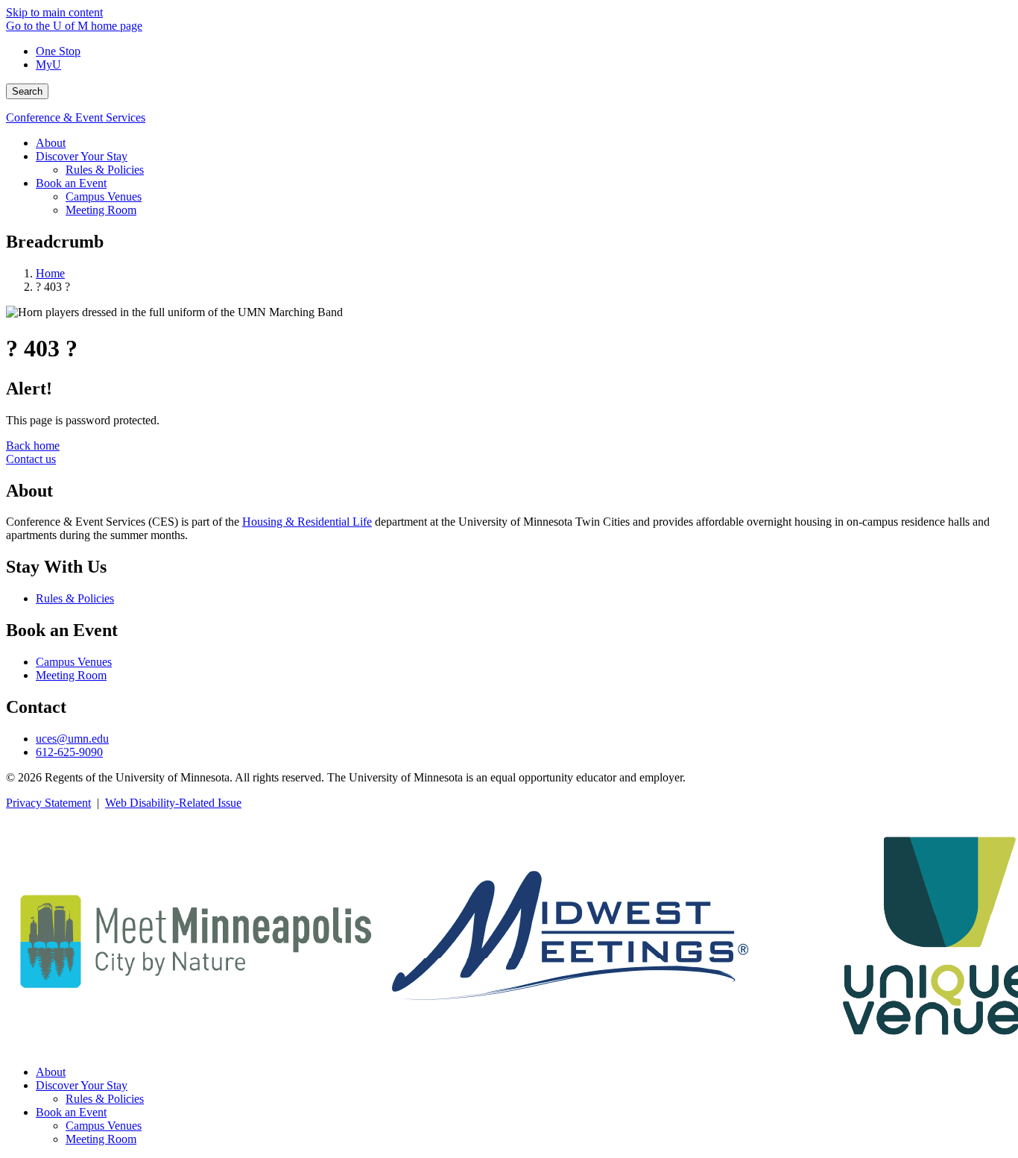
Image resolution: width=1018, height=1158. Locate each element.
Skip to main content (54, 12)
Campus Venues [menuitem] (104, 196)
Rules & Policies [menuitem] (105, 169)
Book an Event (71, 1112)
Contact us (31, 459)
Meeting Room (71, 675)
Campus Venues (74, 661)
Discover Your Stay (81, 1085)
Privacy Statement (48, 802)
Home (50, 273)
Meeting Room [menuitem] (101, 210)
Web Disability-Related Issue (173, 802)
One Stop (58, 51)
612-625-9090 (69, 752)
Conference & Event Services (75, 117)
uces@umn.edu (72, 738)
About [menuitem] (51, 142)
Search (27, 91)
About (51, 1072)
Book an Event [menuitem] (71, 183)
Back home (33, 445)
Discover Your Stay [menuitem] (81, 156)
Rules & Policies (75, 598)
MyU (48, 64)
